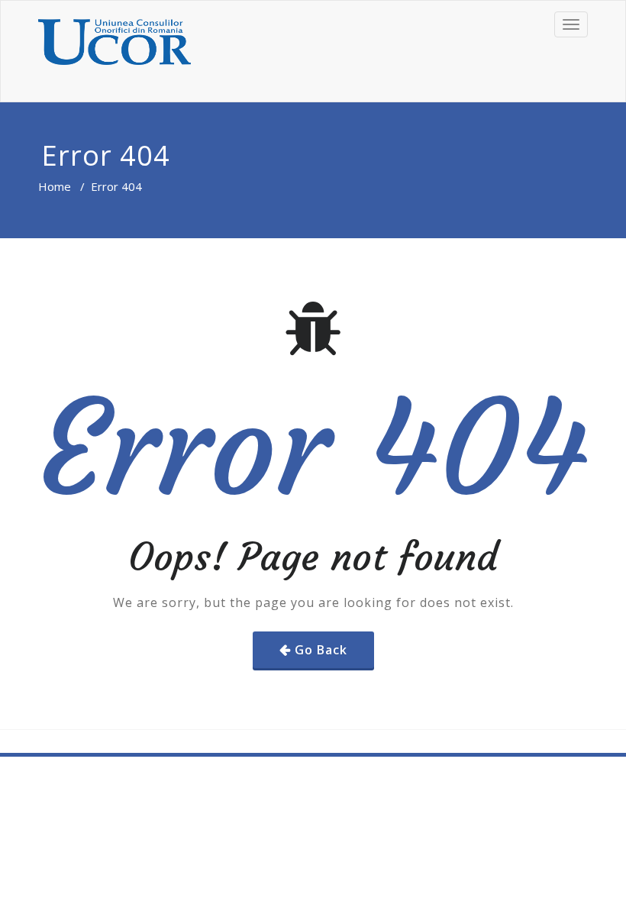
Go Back (321, 649)
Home (54, 186)
